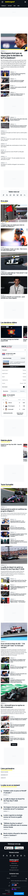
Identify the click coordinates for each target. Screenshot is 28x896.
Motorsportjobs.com (14, 865)
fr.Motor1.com (14, 863)
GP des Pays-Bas (10, 353)
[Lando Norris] (6, 403)
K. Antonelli (10, 409)
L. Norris (10, 402)
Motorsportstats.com (14, 869)
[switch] (24, 387)
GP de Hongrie (11, 395)
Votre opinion (14, 876)
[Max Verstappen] (6, 406)
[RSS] (24, 195)
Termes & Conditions (9, 890)
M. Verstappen (11, 406)
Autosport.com (14, 867)
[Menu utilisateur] (25, 2)
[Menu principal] (2, 2)
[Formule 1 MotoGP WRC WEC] (14, 350)
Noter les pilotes (8, 413)
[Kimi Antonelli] (6, 409)
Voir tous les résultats (20, 413)
